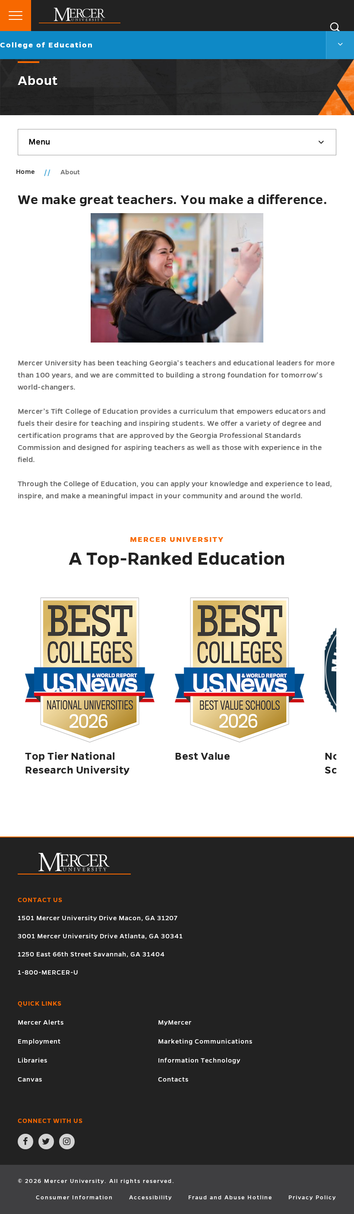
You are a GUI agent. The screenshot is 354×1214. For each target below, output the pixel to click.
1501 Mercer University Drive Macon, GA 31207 (98, 918)
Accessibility (150, 1198)
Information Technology (199, 1060)
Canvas (30, 1079)
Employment (39, 1041)
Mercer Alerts (41, 1022)
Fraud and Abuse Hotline (230, 1198)
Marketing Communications (205, 1041)
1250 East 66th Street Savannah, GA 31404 (91, 954)
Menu (39, 142)
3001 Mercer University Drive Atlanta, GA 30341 (100, 936)
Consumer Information (74, 1198)
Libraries (32, 1060)
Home (25, 171)
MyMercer (175, 1022)
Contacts (173, 1079)
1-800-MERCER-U (48, 972)
